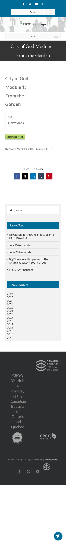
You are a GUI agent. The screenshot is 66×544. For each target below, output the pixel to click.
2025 (10, 297)
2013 (10, 337)
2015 (10, 331)
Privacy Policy (51, 459)
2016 (10, 327)
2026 (10, 294)
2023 (10, 304)
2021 (10, 310)
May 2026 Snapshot (21, 269)
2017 (10, 324)
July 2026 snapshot (21, 245)
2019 (10, 317)
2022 (10, 307)
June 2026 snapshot (21, 252)
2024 (10, 300)
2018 (10, 321)
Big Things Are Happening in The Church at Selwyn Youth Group (28, 260)
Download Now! (15, 136)
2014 (10, 334)
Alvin (11, 148)
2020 (10, 314)
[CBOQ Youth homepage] (33, 24)
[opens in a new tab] (48, 359)
